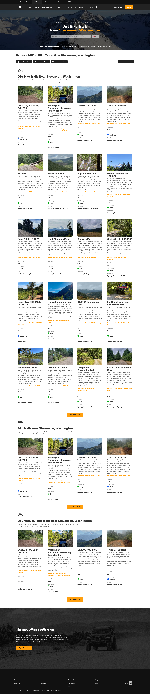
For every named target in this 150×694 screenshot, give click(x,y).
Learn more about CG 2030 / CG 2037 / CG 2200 (30, 117)
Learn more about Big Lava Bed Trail (90, 184)
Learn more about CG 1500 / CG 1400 (90, 117)
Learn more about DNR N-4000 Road (60, 378)
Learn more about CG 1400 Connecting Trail (90, 312)
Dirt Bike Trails (59, 22)
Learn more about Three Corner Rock (120, 117)
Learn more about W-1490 (30, 184)
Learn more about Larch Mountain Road (60, 248)
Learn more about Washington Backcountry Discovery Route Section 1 (60, 117)
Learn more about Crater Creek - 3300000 (120, 248)
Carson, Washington (104, 46)
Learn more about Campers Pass (90, 248)
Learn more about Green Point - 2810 (30, 378)
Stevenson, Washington (69, 46)
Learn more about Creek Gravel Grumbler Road (120, 378)
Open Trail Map (24, 648)
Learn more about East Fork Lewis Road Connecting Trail (120, 312)
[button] (24, 61)
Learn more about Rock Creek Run (60, 184)
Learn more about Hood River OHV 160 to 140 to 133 (30, 312)
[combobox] (72, 36)
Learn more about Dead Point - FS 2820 (30, 248)
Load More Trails (75, 414)
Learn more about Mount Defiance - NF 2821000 (120, 184)
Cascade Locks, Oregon (87, 46)
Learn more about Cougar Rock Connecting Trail (90, 378)
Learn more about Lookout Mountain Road (60, 312)
